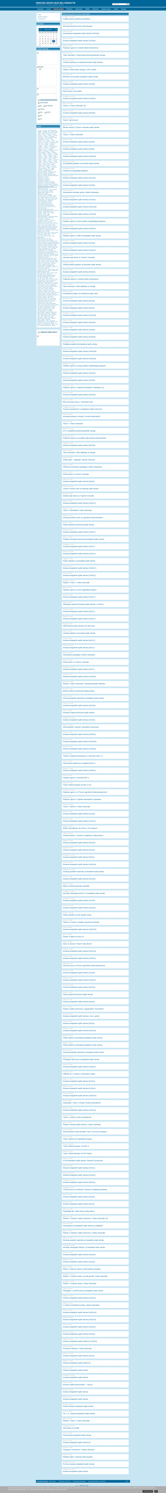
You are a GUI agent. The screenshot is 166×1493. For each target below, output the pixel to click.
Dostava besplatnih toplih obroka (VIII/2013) (79, 1312)
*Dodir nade (40, 175)
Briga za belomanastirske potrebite (76, 886)
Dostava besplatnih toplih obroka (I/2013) (78, 1356)
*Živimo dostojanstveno (50, 223)
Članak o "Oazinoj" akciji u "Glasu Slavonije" (80, 1283)
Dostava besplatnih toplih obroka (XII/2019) (79, 156)
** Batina (39, 131)
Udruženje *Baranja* (41, 310)
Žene (38, 325)
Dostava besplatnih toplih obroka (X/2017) (79, 546)
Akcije (42, 225)
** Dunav (53, 140)
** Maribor (51, 148)
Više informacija (148, 1491)
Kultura (53, 265)
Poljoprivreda (53, 285)
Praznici (46, 288)
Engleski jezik (50, 243)
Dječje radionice (40, 237)
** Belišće (39, 132)
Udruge (50, 309)
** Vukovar (48, 163)
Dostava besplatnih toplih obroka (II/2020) (79, 142)
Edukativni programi (79, 1481)
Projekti (39, 292)
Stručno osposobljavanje (45, 305)
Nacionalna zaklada (47, 274)
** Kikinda (45, 146)
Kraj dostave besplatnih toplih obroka (77, 1435)
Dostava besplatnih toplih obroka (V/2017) (79, 611)
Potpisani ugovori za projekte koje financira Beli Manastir (84, 438)
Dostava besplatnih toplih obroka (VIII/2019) (79, 207)
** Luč (47, 148)
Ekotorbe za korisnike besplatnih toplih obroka (80, 77)
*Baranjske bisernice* (47, 170)
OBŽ (48, 281)
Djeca (53, 236)
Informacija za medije (71, 1428)
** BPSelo (50, 135)
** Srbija (50, 157)
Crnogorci (53, 233)
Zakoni (47, 320)
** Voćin (39, 163)
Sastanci (54, 299)
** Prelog (45, 156)
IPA (45, 259)
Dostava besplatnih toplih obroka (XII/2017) (79, 503)
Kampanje (47, 261)
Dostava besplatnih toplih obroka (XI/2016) (79, 705)
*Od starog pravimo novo (50, 199)
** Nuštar (48, 152)
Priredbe (45, 291)
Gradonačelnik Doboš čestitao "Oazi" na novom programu (85, 1132)
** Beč (55, 132)
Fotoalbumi (43, 247)
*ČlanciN (39, 223)
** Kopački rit (52, 147)
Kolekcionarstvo (46, 263)
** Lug (43, 148)
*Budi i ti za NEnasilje (42, 174)
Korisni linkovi (41, 19)
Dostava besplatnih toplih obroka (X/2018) (79, 330)
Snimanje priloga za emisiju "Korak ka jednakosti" (82, 416)
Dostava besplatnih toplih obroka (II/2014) (79, 1197)
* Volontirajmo (40, 218)
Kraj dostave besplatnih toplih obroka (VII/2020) (81, 33)
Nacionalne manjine (41, 275)
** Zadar (53, 163)
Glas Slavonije (40, 250)
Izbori (52, 259)
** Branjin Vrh (40, 136)
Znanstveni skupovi (46, 323)
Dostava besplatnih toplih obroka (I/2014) (78, 1204)
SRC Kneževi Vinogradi (53, 304)
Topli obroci (39, 308)
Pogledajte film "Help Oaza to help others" (79, 1211)
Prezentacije (40, 291)
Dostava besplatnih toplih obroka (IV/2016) (79, 821)
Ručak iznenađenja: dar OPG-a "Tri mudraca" (80, 828)
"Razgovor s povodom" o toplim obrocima (78, 1450)
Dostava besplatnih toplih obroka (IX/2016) (79, 734)
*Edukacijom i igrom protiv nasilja (44, 184)
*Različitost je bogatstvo (48, 211)
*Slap (48, 212)
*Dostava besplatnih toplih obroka (50, 175)
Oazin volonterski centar (51, 280)
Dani (49, 234)
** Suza (39, 158)
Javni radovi (55, 260)
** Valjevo (44, 160)
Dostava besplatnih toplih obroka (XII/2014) (79, 1031)
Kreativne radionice (41, 265)
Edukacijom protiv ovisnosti (97, 1481)
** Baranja (44, 130)
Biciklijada (39, 231)
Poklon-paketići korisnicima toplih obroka (78, 525)
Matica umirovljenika (41, 272)
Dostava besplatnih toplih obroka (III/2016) (79, 843)
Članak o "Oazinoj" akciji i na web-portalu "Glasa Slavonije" (85, 1276)
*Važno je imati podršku (42, 217)
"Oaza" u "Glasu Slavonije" (73, 135)
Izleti (55, 259)
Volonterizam (40, 316)
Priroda (49, 291)
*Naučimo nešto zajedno (42, 193)
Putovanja (49, 293)
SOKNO (39, 304)
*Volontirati (52, 220)
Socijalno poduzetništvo (50, 303)
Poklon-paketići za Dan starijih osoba (77, 915)
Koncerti (39, 264)
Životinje (53, 325)
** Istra (42, 143)
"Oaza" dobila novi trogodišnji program (77, 1139)
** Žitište (52, 169)
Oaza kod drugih (41, 278)
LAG (57, 266)
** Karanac (51, 144)
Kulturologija (48, 266)
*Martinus (51, 190)
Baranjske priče (40, 229)
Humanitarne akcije (41, 254)
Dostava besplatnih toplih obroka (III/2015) (79, 987)
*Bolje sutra (39, 173)
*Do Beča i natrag (51, 174)
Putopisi (44, 293)
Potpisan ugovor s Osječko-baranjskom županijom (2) (83, 387)
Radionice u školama (42, 296)
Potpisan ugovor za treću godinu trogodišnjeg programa (84, 221)
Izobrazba (43, 260)
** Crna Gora (40, 137)
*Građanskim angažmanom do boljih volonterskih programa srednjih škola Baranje (47, 187)
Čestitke (52, 323)
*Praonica (53, 206)
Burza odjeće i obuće (42, 232)
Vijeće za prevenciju (45, 315)
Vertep (49, 314)
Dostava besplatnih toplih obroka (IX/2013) (79, 1298)
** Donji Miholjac (40, 138)
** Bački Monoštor (46, 131)
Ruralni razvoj (46, 298)
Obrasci (44, 281)
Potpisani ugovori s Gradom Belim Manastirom (80, 48)
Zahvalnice (48, 319)
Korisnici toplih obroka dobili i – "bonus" (78, 1385)
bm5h (43, 231)
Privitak (53, 291)
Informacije (39, 255)
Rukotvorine (40, 298)
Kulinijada (49, 265)
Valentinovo (47, 313)
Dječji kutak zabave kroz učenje (44, 238)
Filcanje (39, 245)
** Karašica (39, 146)
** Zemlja (52, 164)
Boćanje (47, 231)
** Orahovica (53, 152)
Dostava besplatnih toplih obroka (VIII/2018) (79, 351)
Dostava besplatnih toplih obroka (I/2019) (78, 308)
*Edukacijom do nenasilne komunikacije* (46, 182)
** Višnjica (51, 162)
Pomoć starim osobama (42, 286)
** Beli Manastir (54, 131)
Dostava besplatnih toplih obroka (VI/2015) (79, 958)
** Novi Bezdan (45, 151)
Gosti (45, 250)
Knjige (56, 261)
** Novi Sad (52, 151)
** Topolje (39, 159)
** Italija (46, 143)
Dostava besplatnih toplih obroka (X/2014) (79, 1081)
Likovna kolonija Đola (42, 269)
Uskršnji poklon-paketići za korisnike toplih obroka (82, 265)
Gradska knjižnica (41, 252)
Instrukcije (50, 258)
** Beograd (44, 132)
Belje (57, 229)
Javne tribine (49, 260)
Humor (48, 254)
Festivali (54, 244)
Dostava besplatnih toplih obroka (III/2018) (79, 445)
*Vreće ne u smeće (48, 221)
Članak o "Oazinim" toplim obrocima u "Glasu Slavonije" (84, 1233)
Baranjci (46, 227)
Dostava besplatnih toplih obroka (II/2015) (79, 1002)
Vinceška (52, 315)
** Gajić (52, 141)
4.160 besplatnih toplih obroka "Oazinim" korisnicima (83, 1161)
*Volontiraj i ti (51, 217)
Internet (55, 258)
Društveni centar (53, 240)
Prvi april (57, 292)
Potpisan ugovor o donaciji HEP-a (76, 778)
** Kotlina (39, 148)
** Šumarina (40, 169)
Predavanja (51, 288)
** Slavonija (39, 157)
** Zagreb (39, 164)
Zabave (43, 319)
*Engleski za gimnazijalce (43, 185)
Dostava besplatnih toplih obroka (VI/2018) (79, 373)
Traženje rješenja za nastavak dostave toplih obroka (83, 62)
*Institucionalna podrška (42, 189)
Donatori (47, 240)
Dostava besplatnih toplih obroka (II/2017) (79, 648)
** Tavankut (44, 158)
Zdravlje (39, 323)
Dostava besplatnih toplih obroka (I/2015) (78, 1023)
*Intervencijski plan (53, 189)
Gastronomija (55, 247)
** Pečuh (44, 154)
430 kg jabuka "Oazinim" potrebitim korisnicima (81, 727)
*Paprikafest (50, 200)
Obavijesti (39, 281)
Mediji (56, 272)
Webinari (46, 316)
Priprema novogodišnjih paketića (75, 171)
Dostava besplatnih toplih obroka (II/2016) (79, 850)
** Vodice (56, 162)
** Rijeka (50, 156)
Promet (43, 292)
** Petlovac (49, 153)
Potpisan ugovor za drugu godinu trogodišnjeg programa (84, 366)
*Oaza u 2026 (54, 198)
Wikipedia (53, 318)
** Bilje (38, 133)
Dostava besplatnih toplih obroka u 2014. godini (81, 1016)
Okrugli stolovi (40, 282)
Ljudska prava (40, 270)
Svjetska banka (46, 307)
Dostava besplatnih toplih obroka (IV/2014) (79, 1175)
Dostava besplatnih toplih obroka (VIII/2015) (79, 929)
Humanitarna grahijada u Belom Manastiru (79, 655)
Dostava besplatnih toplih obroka (75, 1370)
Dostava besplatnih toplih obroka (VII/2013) (79, 1320)
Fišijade (45, 245)
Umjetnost (48, 312)
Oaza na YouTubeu (50, 278)
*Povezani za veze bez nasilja (44, 206)
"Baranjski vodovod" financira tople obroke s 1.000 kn (83, 604)
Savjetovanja (47, 300)
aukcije (53, 225)
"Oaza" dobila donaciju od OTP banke (77, 1153)
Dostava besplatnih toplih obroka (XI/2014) (79, 1067)
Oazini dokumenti (41, 280)
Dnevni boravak (49, 239)
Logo (45, 270)
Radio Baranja (50, 294)
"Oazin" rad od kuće (70, 120)
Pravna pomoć (40, 288)
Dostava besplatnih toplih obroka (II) (76, 1363)
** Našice (39, 151)
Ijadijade (52, 254)
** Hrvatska (46, 142)
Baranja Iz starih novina (52, 226)
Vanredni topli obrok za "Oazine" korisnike (79, 257)
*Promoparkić (56, 210)
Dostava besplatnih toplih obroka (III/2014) (79, 1182)
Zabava (39, 319)
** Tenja (49, 158)
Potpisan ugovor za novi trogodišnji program (80, 590)
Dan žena (49, 236)
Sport (43, 304)
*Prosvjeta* (39, 211)
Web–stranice (47, 318)
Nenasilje (39, 276)
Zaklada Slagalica (41, 320)
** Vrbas (43, 163)
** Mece (45, 149)
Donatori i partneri (42, 17)
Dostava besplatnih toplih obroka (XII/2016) (79, 676)
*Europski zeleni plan (54, 185)
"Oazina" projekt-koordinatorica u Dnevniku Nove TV (83, 756)
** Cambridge (51, 136)
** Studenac (55, 157)
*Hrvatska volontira (41, 188)
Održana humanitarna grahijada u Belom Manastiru (82, 467)
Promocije (47, 292)
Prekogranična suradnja (48, 289)
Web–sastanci (40, 318)
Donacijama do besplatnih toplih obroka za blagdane (83, 1226)
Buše (49, 232)
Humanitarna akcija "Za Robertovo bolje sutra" (80, 293)
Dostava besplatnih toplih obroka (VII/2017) (79, 575)
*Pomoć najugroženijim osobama (44, 201)
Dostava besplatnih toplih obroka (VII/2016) (79, 749)
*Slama (44, 212)
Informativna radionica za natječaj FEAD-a (79, 763)
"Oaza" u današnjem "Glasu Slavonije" (77, 510)
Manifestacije (54, 270)
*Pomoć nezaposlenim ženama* (44, 203)
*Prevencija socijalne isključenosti (44, 210)
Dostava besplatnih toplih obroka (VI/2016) (79, 770)
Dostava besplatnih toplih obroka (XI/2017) (79, 532)
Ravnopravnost (50, 296)
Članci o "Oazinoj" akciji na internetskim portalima (82, 1269)
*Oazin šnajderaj (41, 199)
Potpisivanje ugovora (53, 286)
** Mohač (56, 149)
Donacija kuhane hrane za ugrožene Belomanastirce (83, 518)
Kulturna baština (41, 266)
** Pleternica (50, 154)
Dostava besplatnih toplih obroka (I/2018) (78, 481)
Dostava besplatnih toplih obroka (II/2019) (79, 301)
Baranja (39, 226)
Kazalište (52, 261)
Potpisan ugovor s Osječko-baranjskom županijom (82, 799)
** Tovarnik (50, 159)
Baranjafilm (44, 226)
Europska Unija (48, 244)
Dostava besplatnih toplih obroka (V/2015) (79, 973)
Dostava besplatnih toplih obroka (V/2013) (79, 1334)
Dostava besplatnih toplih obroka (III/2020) (79, 113)
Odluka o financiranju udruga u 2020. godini (79, 70)
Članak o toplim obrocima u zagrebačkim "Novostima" (83, 1009)
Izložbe (39, 260)
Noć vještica (46, 277)
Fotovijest (49, 247)
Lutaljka (49, 270)
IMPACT (56, 254)
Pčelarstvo (54, 293)
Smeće (50, 302)
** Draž (51, 138)
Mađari (52, 272)
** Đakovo (48, 167)
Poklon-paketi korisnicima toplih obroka (78, 994)
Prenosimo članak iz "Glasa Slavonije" (77, 1348)
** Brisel (46, 136)
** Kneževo (39, 147)
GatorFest (39, 248)
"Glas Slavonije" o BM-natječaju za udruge (79, 286)
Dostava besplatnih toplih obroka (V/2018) (79, 380)
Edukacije (39, 243)
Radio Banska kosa (41, 294)
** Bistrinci (43, 133)
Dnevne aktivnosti (41, 239)
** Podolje (56, 154)
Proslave (52, 292)
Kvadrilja (53, 266)
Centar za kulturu (54, 232)
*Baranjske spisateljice (42, 171)
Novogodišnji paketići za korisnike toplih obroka (81, 163)
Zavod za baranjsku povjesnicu (51, 321)
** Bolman (39, 135)
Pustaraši (39, 293)
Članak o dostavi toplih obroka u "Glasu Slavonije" (82, 1124)
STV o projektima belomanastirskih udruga (79, 431)
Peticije (56, 282)
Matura (48, 272)
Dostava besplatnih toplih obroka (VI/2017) (79, 597)
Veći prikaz (54, 314)
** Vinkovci (39, 162)
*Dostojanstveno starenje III (43, 179)
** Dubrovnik (47, 140)
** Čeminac (53, 165)
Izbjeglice (48, 259)
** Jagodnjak (51, 143)
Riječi (49, 297)
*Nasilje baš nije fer (49, 192)
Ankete (49, 225)
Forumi (38, 247)
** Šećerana (54, 167)
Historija (56, 252)
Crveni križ (39, 234)
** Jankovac (40, 144)
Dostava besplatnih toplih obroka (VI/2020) (79, 41)
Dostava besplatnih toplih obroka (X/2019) (79, 185)
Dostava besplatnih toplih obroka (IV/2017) (79, 619)
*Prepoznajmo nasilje (42, 207)
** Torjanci (44, 159)
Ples (49, 283)
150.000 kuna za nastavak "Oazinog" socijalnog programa (85, 1189)
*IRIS (38, 190)
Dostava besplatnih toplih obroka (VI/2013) (79, 1327)
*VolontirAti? (40, 221)
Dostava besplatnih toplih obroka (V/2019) (79, 243)
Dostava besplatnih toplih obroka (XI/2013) (79, 1255)
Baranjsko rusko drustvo (50, 229)
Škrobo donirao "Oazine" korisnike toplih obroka (81, 127)
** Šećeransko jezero (42, 168)
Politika (47, 285)
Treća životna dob (47, 308)
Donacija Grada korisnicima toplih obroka (78, 713)
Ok (156, 1491)
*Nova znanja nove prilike (43, 196)
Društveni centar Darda (42, 242)
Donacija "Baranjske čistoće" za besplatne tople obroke (84, 893)
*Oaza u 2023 (52, 196)
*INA (47, 188)
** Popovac (39, 156)
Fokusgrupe (50, 245)
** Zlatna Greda (40, 165)
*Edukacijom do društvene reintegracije (46, 181)
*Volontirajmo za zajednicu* (43, 220)
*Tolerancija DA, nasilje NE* (43, 215)
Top (127, 1481)
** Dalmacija (50, 137)
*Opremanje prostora (42, 200)
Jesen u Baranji (40, 261)
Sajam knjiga (53, 298)
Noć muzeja (40, 277)
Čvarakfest (46, 324)
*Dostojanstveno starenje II (43, 178)
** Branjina (55, 135)
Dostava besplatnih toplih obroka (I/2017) (78, 669)
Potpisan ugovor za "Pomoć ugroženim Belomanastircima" (85, 792)
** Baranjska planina (52, 130)
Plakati (46, 283)
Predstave (39, 289)
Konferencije (44, 264)
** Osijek (39, 153)
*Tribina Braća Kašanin (42, 216)
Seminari (52, 300)
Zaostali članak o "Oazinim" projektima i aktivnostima (83, 835)
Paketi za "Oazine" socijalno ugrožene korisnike (81, 922)
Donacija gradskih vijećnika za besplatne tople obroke (83, 698)
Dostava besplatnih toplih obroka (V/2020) (79, 84)
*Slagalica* (39, 212)
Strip (38, 305)
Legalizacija (46, 267)
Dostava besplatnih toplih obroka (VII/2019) (79, 214)
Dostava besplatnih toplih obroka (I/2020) (78, 149)
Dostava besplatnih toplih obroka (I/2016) (78, 857)
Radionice (56, 294)
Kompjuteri (53, 263)
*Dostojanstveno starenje (43, 176)
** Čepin (39, 167)
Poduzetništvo (54, 283)
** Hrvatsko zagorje (53, 142)
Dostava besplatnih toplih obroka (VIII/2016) (79, 741)
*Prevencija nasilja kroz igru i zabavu (45, 209)
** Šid (48, 168)
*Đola (43, 223)
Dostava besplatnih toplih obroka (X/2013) (79, 1262)
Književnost (39, 263)
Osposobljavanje (48, 282)
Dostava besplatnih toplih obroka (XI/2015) (79, 879)
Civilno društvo (47, 233)
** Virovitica (45, 162)
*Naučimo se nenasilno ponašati (44, 194)
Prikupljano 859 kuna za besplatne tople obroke (81, 1059)
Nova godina (52, 276)
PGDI (38, 283)
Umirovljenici (50, 310)
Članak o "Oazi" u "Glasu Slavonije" (76, 583)
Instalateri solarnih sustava (43, 256)
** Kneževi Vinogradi (52, 146)
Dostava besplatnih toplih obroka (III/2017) (79, 640)
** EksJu (39, 141)
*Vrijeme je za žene (41, 222)
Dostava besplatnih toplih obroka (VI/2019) (79, 229)
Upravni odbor (54, 312)
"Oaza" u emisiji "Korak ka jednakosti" (77, 1117)
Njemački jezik (45, 276)
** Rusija (54, 156)
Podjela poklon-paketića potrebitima (76, 19)
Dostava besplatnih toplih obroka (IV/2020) (79, 98)
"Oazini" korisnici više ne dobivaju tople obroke (80, 489)
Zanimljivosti (52, 320)
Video (38, 315)
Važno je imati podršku (42, 314)
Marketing (39, 271)
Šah (50, 324)
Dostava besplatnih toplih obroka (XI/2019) (79, 178)
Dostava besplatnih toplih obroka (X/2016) (79, 720)
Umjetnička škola (41, 312)
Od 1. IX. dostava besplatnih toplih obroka (79, 1414)
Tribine (53, 308)
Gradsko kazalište (50, 252)
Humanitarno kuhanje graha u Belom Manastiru (81, 192)
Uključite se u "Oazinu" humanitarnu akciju (79, 1074)
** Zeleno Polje (45, 164)
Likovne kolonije (51, 269)
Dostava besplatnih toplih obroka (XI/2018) (79, 322)
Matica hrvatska (45, 271)
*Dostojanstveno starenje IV (43, 180)
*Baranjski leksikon (52, 171)
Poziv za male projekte (47, 287)
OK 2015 (51, 281)
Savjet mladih (40, 300)
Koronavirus (50, 264)
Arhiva (39, 14)
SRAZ (46, 304)
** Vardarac (54, 160)
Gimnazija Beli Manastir (42, 249)
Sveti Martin (40, 307)
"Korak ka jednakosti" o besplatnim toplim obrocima (82, 409)
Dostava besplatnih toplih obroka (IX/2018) (79, 337)
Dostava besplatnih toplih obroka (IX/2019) (79, 200)
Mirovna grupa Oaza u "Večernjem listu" (78, 402)
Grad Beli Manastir (52, 250)
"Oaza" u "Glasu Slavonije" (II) (74, 106)
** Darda (55, 137)
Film (42, 245)
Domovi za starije (41, 240)
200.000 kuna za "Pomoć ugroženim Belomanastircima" (84, 966)
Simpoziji (39, 302)
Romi (52, 297)
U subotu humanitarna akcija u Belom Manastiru (81, 1305)
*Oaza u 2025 (47, 198)
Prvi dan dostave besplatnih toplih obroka (78, 1464)
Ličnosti (57, 269)
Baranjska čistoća (41, 228)
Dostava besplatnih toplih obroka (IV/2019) (79, 250)
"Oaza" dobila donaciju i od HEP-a (76, 1146)
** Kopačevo (46, 147)
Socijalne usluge (41, 303)
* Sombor (52, 212)
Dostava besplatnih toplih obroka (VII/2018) (79, 359)
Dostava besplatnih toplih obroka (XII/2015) (79, 864)
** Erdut (43, 141)
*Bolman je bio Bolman (48, 173)
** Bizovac (48, 133)
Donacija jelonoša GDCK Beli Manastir (77, 26)
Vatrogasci (53, 313)
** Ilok (38, 143)
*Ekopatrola (55, 184)
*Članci (54, 222)
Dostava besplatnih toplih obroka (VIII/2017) (79, 568)
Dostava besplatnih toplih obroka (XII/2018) (79, 315)
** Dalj (45, 137)
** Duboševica (40, 140)
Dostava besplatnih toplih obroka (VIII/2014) (79, 1096)
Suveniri (53, 305)
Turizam (39, 309)
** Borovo (45, 135)
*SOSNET (39, 214)
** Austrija (39, 130)
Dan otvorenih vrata (41, 236)
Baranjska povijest (53, 227)
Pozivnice (39, 287)
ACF (57, 223)
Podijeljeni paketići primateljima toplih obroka (80, 344)
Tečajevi (52, 307)
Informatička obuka (47, 255)
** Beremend (51, 132)
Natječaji (53, 275)
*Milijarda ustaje (40, 192)
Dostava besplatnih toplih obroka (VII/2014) (79, 1110)
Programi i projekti (64, 1481)
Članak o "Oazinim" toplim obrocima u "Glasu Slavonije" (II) (85, 1218)
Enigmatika (56, 243)
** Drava (47, 138)
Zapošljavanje (40, 321)
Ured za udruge (40, 313)
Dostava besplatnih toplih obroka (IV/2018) (79, 395)
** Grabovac (40, 142)
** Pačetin (44, 153)
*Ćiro (51, 222)
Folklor (55, 245)
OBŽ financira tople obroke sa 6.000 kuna (79, 626)
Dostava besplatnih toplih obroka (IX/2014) (79, 1088)
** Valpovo (49, 160)
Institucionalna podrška (42, 258)
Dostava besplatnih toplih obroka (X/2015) (79, 900)
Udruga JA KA (45, 309)
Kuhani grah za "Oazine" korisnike (76, 474)
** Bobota (53, 133)
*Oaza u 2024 (40, 198)
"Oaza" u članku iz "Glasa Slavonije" (76, 807)
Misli (38, 274)
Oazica (56, 278)
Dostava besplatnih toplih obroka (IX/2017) (79, 554)
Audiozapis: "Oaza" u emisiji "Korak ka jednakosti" (82, 1103)
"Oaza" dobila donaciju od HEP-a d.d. (77, 785)
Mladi (41, 274)
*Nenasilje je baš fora (52, 195)
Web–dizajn (51, 316)
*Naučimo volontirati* (41, 195)
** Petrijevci (55, 153)
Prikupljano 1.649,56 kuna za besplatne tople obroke (83, 1291)
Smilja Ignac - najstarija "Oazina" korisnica (79, 460)
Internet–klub (40, 259)
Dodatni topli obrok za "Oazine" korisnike (78, 496)
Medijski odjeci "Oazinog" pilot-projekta (78, 1457)
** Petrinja (39, 154)
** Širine (52, 168)
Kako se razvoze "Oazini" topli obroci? (77, 944)
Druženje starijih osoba (53, 242)
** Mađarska (40, 149)
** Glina (57, 141)
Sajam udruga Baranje (42, 299)
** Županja (39, 170)
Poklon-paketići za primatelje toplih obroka (79, 561)
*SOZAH (44, 214)
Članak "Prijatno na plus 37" (73, 937)
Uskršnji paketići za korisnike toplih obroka (79, 633)
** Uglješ (39, 160)
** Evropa (48, 141)
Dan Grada (45, 234)
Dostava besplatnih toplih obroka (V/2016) (79, 814)
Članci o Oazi (40, 324)
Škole (53, 324)
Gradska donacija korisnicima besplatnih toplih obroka (83, 539)
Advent (39, 225)
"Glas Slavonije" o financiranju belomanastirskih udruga (84, 55)
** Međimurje (50, 149)
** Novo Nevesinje (41, 152)
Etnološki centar (40, 244)
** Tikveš (53, 158)
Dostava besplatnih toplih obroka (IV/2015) (79, 980)
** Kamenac (46, 144)
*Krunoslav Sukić (44, 190)
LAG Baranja (40, 267)
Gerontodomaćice (46, 248)
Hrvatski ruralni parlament (48, 253)
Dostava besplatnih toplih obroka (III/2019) (79, 272)
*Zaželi (48, 222)
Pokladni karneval (41, 285)
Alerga (46, 225)
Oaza (50, 277)
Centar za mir (40, 233)
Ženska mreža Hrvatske (45, 325)
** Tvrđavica (55, 159)
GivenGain (50, 249)
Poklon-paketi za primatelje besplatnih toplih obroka (82, 1038)
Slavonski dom (45, 302)
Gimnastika (53, 248)
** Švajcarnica (46, 169)
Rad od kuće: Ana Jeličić (72, 91)
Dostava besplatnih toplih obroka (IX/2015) (79, 908)
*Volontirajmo (47, 218)
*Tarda (48, 214)
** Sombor (45, 157)
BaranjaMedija (40, 227)
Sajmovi (50, 299)
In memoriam (55, 255)
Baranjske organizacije (51, 228)
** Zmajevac (47, 165)
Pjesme (42, 283)
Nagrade (49, 275)
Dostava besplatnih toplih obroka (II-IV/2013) (80, 1341)
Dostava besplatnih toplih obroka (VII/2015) (79, 951)
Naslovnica (52, 1481)
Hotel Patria (40, 253)
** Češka (44, 167)
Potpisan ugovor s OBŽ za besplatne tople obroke (82, 236)
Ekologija (44, 243)
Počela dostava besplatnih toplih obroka (78, 1406)
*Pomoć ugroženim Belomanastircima (45, 205)
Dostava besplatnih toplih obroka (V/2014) (79, 1168)
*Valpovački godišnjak (53, 216)
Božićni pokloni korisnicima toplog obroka (78, 691)
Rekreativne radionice (42, 297)
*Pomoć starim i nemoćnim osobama (45, 204)
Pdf (53, 282)
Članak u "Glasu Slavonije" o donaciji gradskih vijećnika (84, 684)
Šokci (56, 324)
